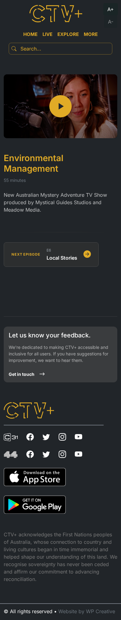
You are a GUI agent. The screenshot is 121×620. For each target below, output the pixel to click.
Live (47, 34)
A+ (110, 9)
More (91, 34)
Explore (68, 34)
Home (30, 34)
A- (110, 22)
